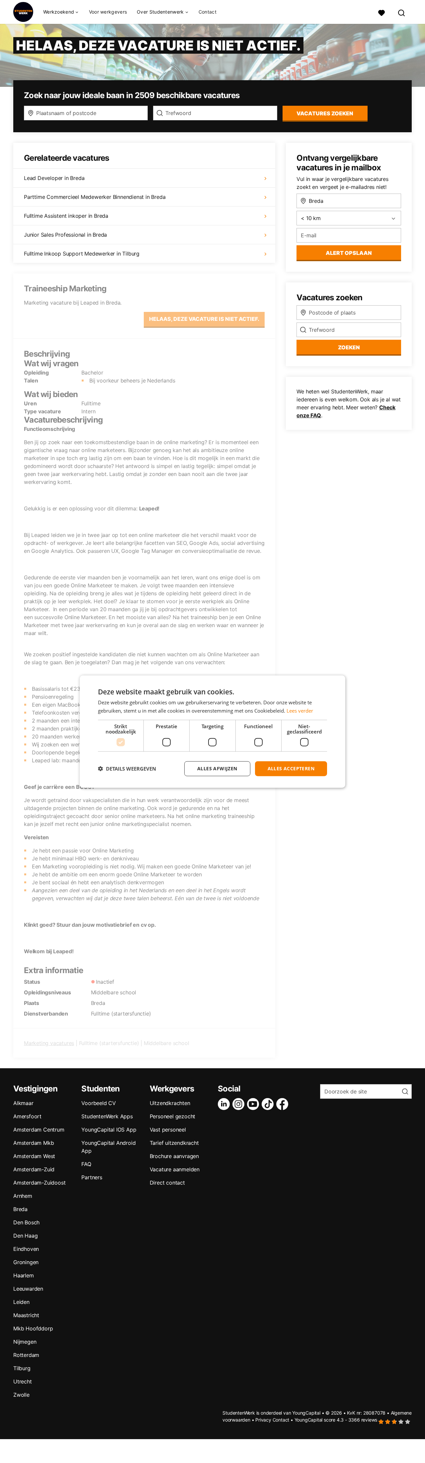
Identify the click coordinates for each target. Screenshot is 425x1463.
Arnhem (22, 1196)
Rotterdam (26, 1355)
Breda (20, 1209)
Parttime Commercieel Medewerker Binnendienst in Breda (94, 197)
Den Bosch (26, 1222)
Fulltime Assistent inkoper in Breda (66, 215)
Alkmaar (23, 1103)
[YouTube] (254, 1104)
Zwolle (21, 1394)
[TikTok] (269, 1104)
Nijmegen (24, 1341)
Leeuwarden (28, 1288)
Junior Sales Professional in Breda (65, 234)
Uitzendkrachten (170, 1103)
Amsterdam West (34, 1156)
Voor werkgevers (108, 12)
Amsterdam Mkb (33, 1143)
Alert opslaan (349, 253)
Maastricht (26, 1315)
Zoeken (349, 347)
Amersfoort (27, 1116)
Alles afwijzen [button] (217, 768)
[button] (127, 769)
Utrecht (22, 1381)
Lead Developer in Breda (54, 178)
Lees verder (300, 710)
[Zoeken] (402, 12)
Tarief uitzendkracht (174, 1143)
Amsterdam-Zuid (33, 1169)
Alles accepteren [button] (291, 768)
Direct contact (167, 1182)
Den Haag (25, 1235)
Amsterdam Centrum (38, 1129)
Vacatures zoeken (325, 113)
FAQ (86, 1164)
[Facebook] (283, 1104)
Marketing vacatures (49, 1043)
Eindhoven (26, 1249)
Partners (91, 1177)
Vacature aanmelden (175, 1169)
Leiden (21, 1302)
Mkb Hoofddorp (33, 1328)
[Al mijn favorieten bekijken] (381, 12)
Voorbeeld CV (98, 1103)
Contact (207, 12)
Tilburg (22, 1368)
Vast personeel (168, 1129)
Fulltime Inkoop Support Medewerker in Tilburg (81, 253)
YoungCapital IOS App (108, 1129)
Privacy (263, 1420)
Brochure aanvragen (174, 1156)
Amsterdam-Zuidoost (39, 1182)
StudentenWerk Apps (106, 1116)
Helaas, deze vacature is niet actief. (204, 319)
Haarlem (23, 1275)
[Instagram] (239, 1104)
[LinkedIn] (225, 1104)
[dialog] (212, 731)
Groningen (26, 1262)
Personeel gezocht (173, 1116)
